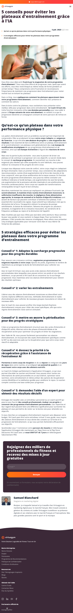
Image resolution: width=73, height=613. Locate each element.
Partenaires (6, 556)
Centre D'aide (6, 586)
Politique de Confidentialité (11, 562)
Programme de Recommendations (14, 559)
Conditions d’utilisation (10, 564)
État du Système (7, 591)
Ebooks (4, 578)
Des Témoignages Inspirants (12, 572)
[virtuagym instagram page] (4, 599)
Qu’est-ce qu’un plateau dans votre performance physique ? (28, 31)
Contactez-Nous (7, 588)
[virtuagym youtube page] (13, 599)
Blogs (4, 575)
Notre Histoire (7, 551)
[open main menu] (70, 6)
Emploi (4, 554)
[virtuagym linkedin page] (8, 599)
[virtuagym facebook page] (17, 599)
